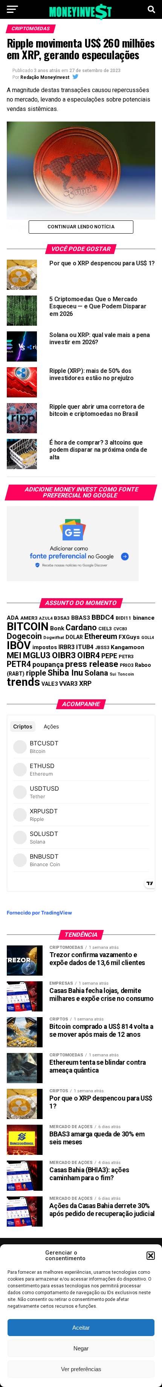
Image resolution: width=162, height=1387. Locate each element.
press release (91, 664)
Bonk (57, 628)
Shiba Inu (65, 672)
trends (23, 682)
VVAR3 (68, 683)
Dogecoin (24, 636)
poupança (48, 664)
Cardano (81, 627)
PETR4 (19, 664)
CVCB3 (120, 629)
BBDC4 (103, 617)
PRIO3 (126, 665)
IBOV (19, 645)
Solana (96, 672)
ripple (36, 672)
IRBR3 (66, 647)
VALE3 (49, 683)
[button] (150, 1255)
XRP (85, 683)
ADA (13, 617)
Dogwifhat (53, 637)
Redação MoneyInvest (44, 77)
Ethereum (100, 636)
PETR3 (126, 656)
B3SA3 (62, 618)
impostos (44, 647)
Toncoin (126, 674)
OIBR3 (64, 655)
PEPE (109, 656)
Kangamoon (127, 647)
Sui (113, 674)
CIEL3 (105, 628)
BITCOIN (28, 626)
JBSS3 (102, 647)
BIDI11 (123, 618)
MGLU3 (36, 655)
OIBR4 (88, 655)
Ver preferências (81, 1369)
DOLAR (74, 637)
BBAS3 (80, 617)
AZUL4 (45, 618)
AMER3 (29, 618)
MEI (14, 655)
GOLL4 (147, 637)
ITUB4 (84, 647)
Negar (81, 1348)
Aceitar (81, 1327)
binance (143, 617)
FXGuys (129, 637)
